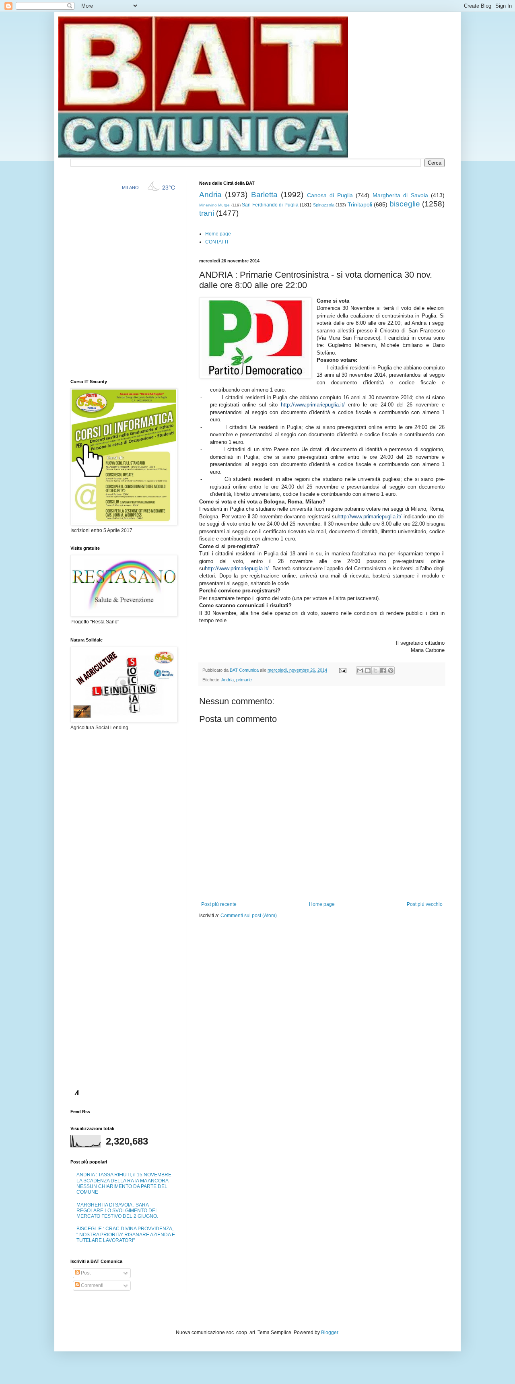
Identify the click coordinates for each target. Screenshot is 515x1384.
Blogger (329, 1332)
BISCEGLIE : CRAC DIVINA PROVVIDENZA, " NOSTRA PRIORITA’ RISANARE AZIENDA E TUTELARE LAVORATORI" (125, 1234)
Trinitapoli (360, 204)
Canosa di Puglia (330, 195)
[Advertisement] (293, 943)
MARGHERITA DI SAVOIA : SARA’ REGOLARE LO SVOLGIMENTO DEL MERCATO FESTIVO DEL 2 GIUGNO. (117, 1210)
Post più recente (219, 904)
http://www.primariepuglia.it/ (313, 405)
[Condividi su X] (375, 670)
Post (85, 1273)
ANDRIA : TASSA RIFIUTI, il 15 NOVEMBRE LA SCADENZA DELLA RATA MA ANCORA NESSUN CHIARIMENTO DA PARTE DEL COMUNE (123, 1183)
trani (206, 213)
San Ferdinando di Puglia (270, 205)
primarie (244, 679)
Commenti (91, 1285)
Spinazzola (323, 204)
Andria (210, 194)
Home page (218, 234)
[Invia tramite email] (360, 670)
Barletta (264, 194)
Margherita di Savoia (400, 195)
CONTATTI (216, 242)
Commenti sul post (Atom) (248, 915)
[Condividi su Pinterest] (391, 670)
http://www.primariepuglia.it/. (237, 568)
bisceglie (404, 204)
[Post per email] (342, 670)
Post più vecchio (425, 904)
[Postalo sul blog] (368, 670)
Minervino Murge (214, 205)
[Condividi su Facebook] (383, 670)
